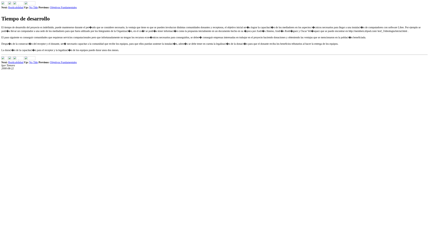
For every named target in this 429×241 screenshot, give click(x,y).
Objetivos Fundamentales (63, 7)
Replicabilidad (15, 7)
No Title (33, 7)
